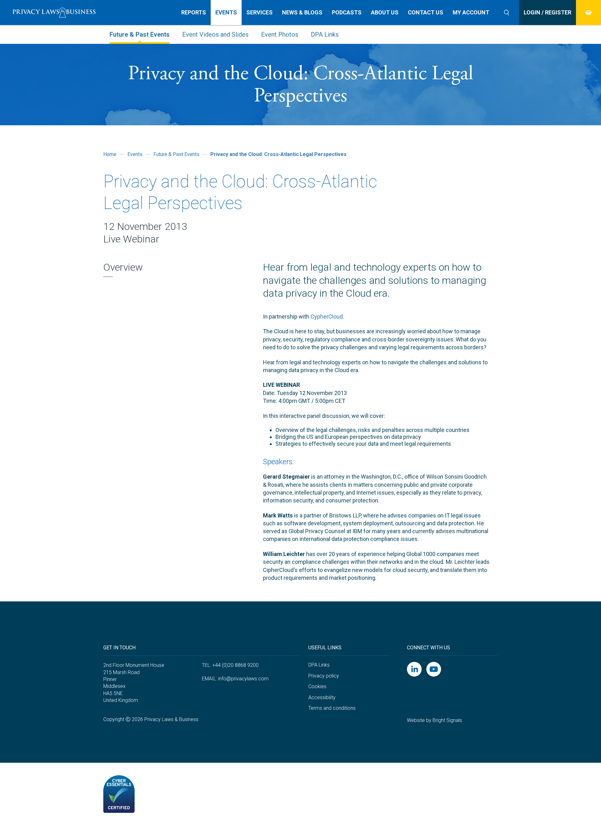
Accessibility (322, 697)
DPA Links (325, 34)
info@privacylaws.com (243, 679)
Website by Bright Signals (434, 720)
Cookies (317, 686)
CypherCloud (327, 316)
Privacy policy (323, 676)
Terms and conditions (332, 708)
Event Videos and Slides (215, 34)
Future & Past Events (140, 34)
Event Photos (279, 34)
